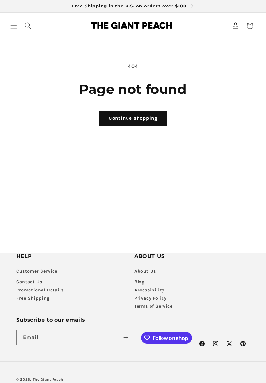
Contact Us (29, 282)
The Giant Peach (48, 379)
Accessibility (149, 290)
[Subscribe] (125, 337)
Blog (139, 282)
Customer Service (36, 271)
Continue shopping (133, 118)
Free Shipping (33, 298)
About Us (145, 271)
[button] (13, 26)
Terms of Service (153, 306)
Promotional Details (39, 290)
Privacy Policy (150, 298)
